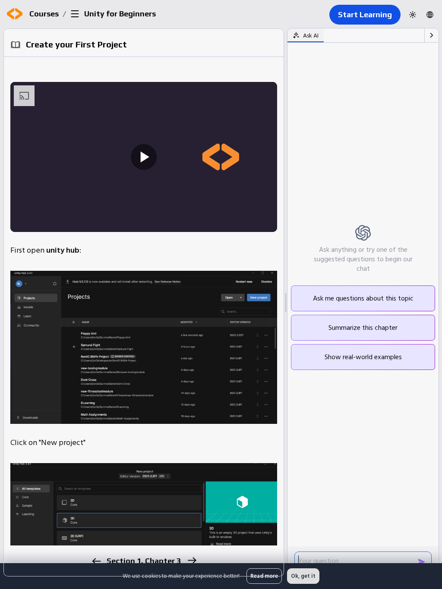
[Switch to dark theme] (412, 14)
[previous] (96, 561)
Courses (44, 13)
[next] (191, 560)
